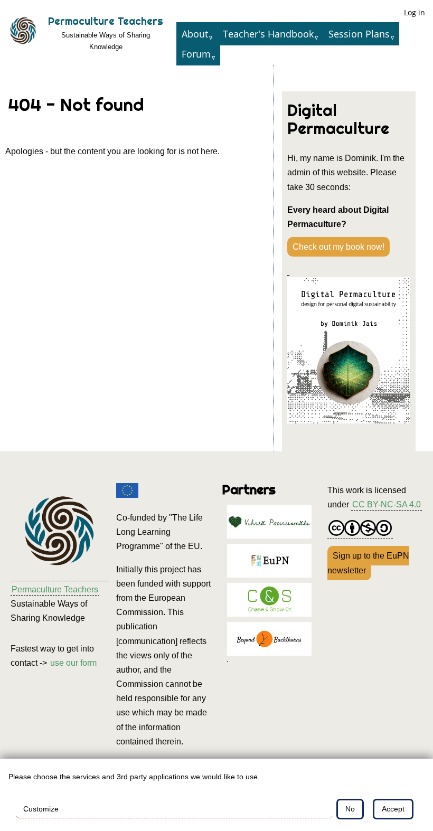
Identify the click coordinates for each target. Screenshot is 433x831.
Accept (393, 809)
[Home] (23, 33)
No (350, 809)
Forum (196, 54)
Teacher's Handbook (268, 33)
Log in (414, 12)
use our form (73, 662)
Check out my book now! (338, 246)
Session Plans (359, 33)
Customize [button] (41, 809)
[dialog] (216, 795)
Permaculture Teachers (105, 21)
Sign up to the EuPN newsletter (368, 562)
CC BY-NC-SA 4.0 (386, 504)
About (195, 33)
